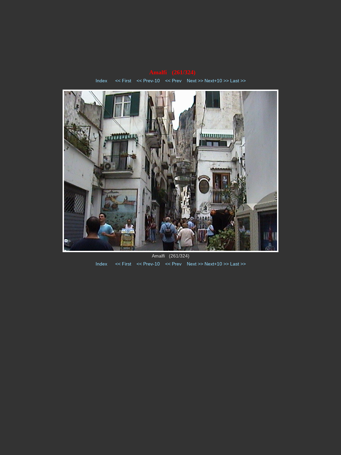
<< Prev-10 (148, 80)
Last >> (238, 80)
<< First (123, 80)
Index (101, 80)
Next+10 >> (216, 80)
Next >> (195, 80)
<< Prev (173, 80)
